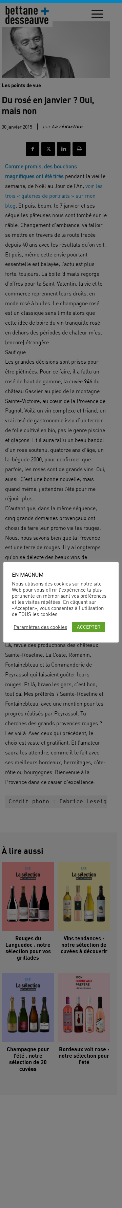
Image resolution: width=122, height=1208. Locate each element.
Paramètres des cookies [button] (40, 627)
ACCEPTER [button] (88, 627)
